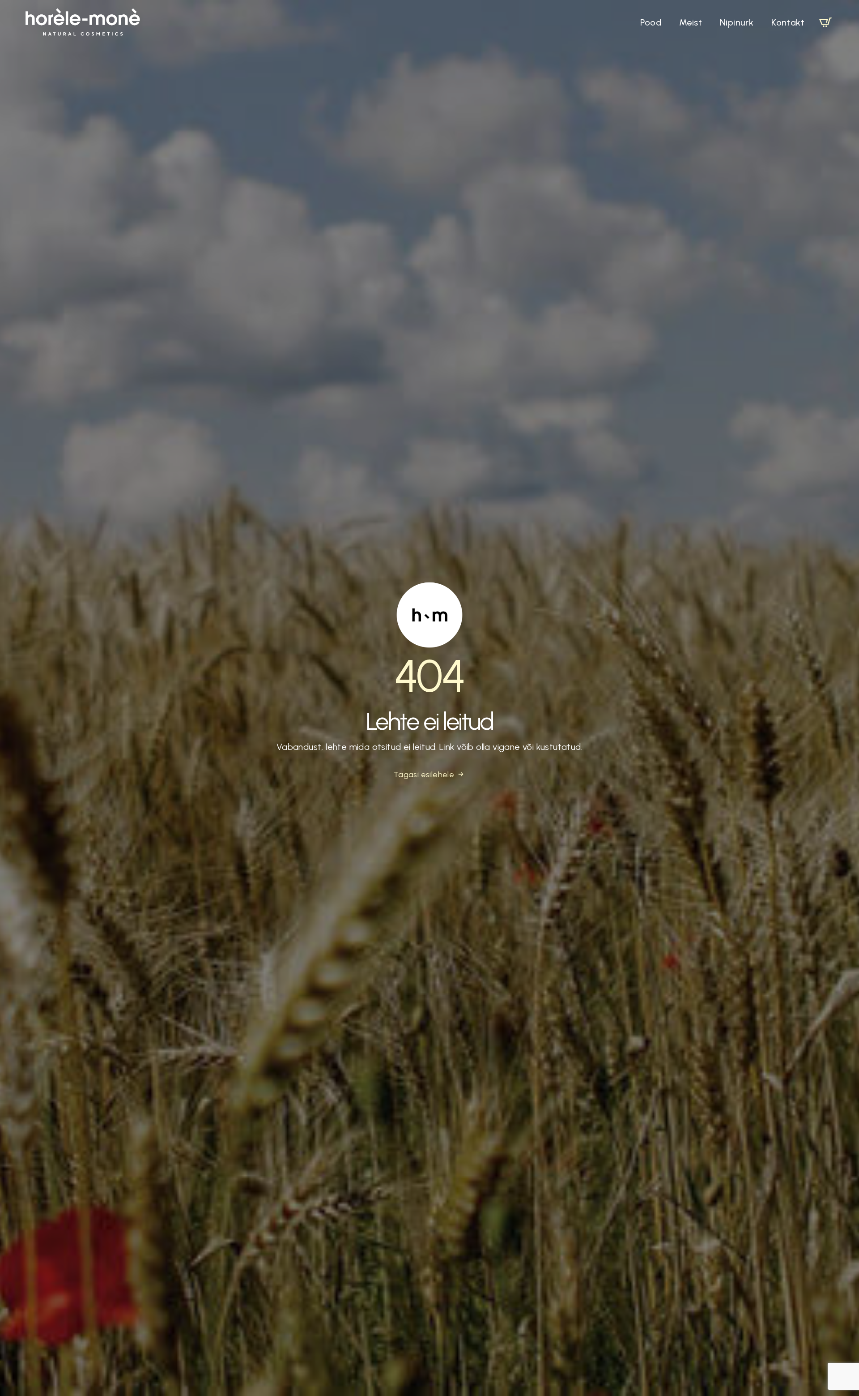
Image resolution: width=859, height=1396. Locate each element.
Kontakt (787, 22)
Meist (690, 22)
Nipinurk (736, 22)
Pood (650, 22)
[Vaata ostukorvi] (825, 22)
